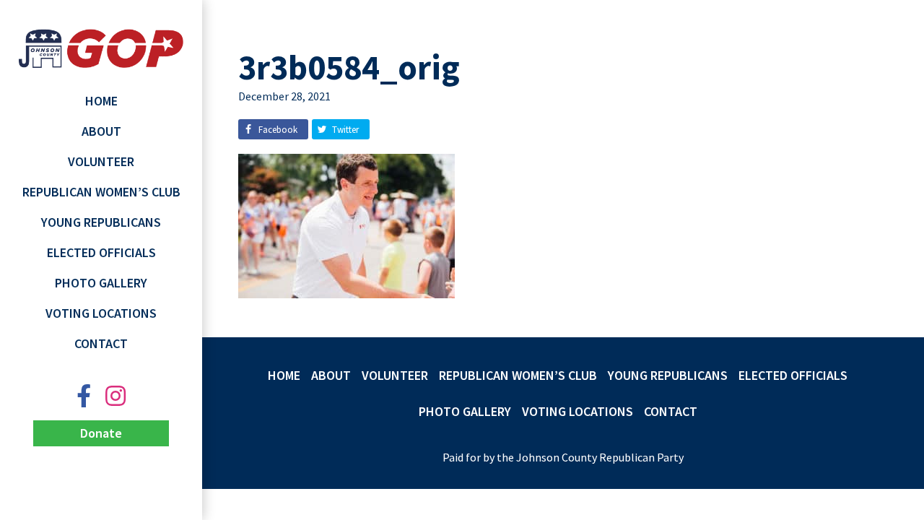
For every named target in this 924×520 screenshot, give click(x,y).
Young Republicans (101, 222)
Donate (101, 433)
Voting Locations (101, 313)
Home (101, 100)
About (101, 131)
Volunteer (101, 161)
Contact (101, 343)
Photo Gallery (101, 282)
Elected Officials (101, 252)
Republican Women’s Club (101, 191)
